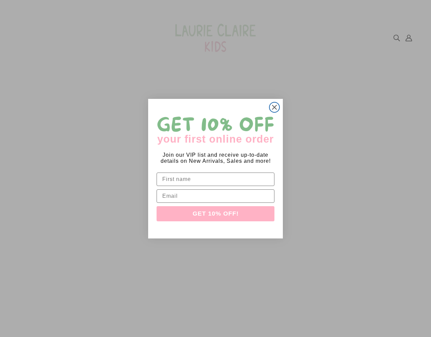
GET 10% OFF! (216, 213)
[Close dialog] (274, 107)
